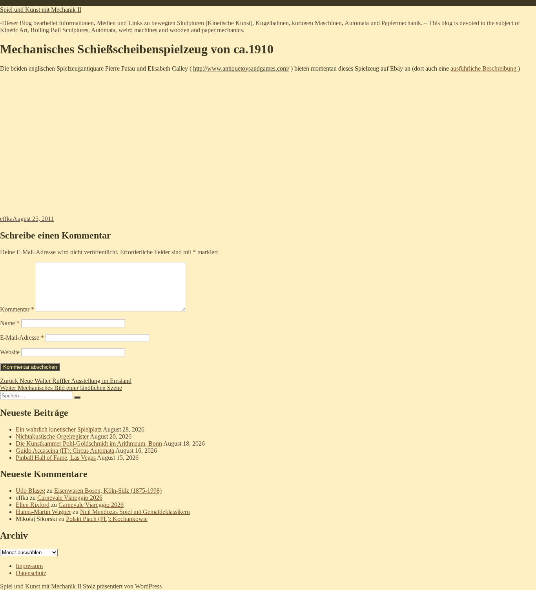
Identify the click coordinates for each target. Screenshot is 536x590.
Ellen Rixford (32, 504)
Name (10, 323)
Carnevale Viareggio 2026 (69, 497)
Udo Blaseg (30, 490)
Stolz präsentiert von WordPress (122, 586)
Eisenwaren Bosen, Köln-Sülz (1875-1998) (108, 490)
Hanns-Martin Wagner (43, 511)
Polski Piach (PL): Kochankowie (107, 518)
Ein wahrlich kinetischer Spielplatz (59, 429)
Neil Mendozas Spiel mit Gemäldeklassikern (135, 511)
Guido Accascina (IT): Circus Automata (65, 450)
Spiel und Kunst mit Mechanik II (40, 9)
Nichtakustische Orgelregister (52, 436)
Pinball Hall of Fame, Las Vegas (56, 457)
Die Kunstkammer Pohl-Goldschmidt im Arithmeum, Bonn (89, 443)
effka (6, 218)
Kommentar (17, 309)
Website (10, 352)
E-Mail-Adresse (22, 337)
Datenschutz (31, 573)
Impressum (29, 566)
